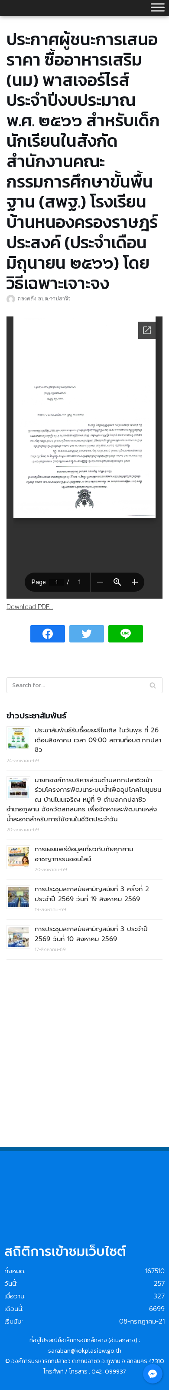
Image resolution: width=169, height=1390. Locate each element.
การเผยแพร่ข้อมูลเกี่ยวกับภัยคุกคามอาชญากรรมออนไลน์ (84, 854)
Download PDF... (29, 607)
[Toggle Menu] (158, 7)
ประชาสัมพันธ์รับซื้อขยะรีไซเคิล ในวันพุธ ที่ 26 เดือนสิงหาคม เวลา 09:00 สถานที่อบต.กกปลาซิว (98, 739)
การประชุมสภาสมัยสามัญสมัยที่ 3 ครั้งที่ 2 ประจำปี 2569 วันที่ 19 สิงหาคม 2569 (92, 894)
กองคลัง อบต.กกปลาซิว (44, 298)
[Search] (152, 685)
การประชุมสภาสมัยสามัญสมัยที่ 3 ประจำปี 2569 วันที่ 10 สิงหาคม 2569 (91, 934)
